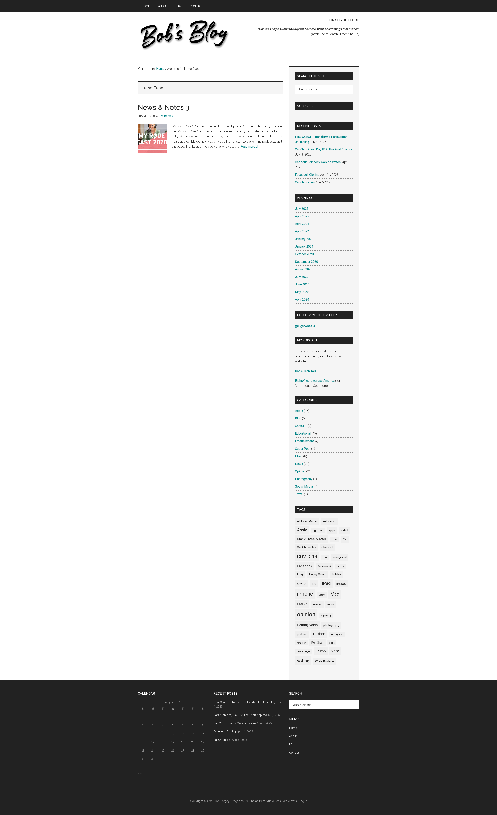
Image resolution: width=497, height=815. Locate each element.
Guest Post (302, 449)
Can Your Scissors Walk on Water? (318, 162)
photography (331, 625)
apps (332, 530)
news (330, 604)
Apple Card (318, 530)
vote (335, 651)
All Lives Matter (307, 521)
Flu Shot (340, 566)
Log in (303, 801)
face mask (324, 566)
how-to (301, 583)
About (293, 736)
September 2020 (306, 262)
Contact (294, 752)
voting (303, 661)
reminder (301, 643)
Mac (334, 594)
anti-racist (329, 521)
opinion (306, 614)
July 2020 (301, 277)
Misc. (298, 456)
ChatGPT (301, 426)
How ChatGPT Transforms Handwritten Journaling (244, 702)
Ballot (344, 530)
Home (293, 727)
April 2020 (302, 299)
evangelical (340, 557)
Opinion (300, 471)
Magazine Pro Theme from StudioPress (256, 801)
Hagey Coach (317, 574)
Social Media (304, 486)
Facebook (304, 566)
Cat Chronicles (305, 182)
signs (332, 643)
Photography (303, 479)
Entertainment (304, 441)
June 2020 (302, 284)
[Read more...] (249, 146)
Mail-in (302, 604)
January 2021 (304, 246)
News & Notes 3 (163, 107)
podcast (302, 634)
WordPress (290, 801)
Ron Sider (317, 642)
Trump (321, 651)
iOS (314, 583)
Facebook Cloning (307, 175)
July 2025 (301, 208)
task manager (303, 651)
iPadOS (341, 583)
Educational (303, 433)
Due (325, 557)
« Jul (140, 773)
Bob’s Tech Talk (305, 371)
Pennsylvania (307, 625)
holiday (336, 574)
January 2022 (304, 239)
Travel (299, 494)
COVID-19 (307, 556)
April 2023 (302, 224)
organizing (326, 615)
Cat (345, 539)
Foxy (300, 574)
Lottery (322, 595)
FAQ (291, 744)
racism (319, 633)
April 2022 (302, 231)
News (299, 464)
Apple (299, 411)
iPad (326, 583)
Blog (298, 418)
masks (317, 604)
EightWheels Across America (315, 381)
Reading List (337, 634)
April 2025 (302, 216)
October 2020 (304, 254)
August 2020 (303, 269)
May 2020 (302, 292)
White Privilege (324, 661)
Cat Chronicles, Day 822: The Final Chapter (323, 149)
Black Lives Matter (311, 539)
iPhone (305, 594)
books (334, 539)
